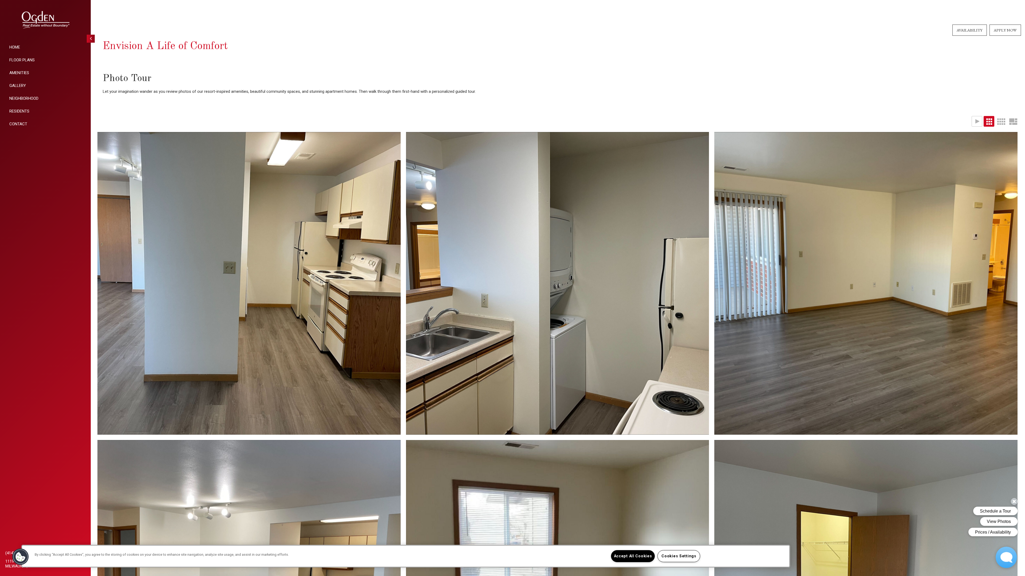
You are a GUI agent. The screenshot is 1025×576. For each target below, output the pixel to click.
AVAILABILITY (970, 30)
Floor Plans (22, 60)
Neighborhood (23, 98)
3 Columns (989, 121)
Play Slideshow (977, 121)
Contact (18, 124)
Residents (19, 111)
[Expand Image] (249, 283)
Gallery (17, 85)
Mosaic (1013, 121)
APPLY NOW (1005, 30)
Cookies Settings (678, 556)
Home (14, 47)
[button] (20, 556)
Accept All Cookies (633, 556)
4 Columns (1001, 121)
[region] (405, 556)
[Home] (45, 20)
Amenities (19, 72)
